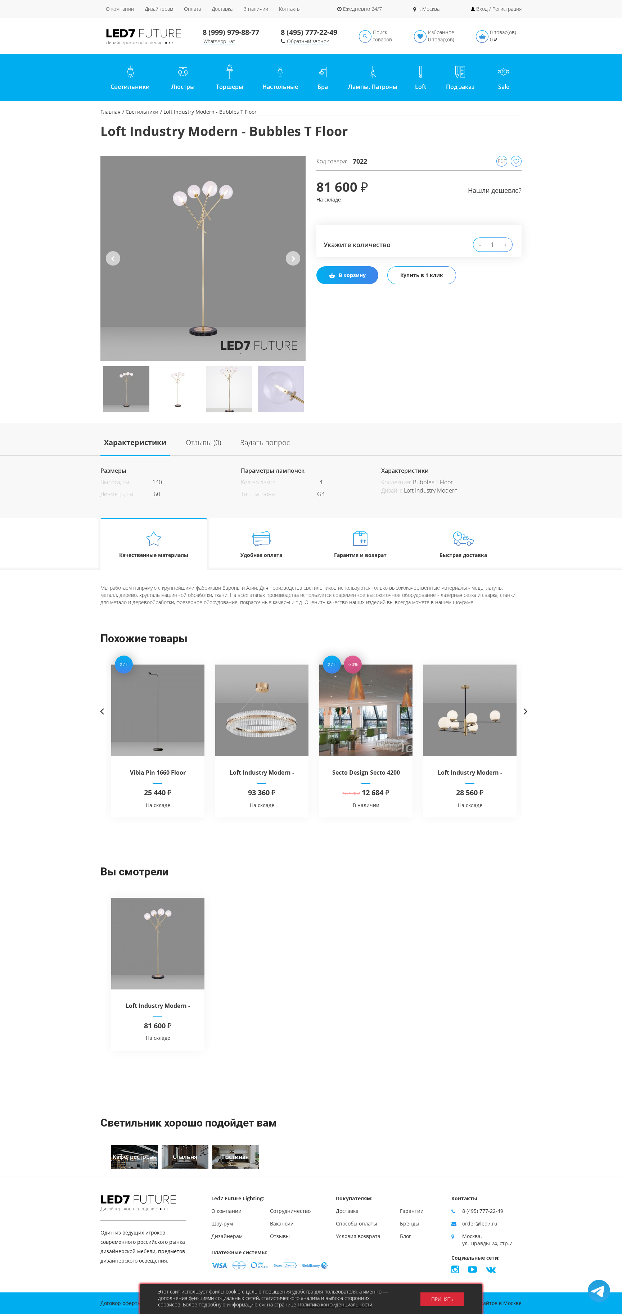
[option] (203, 258)
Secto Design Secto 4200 (366, 772)
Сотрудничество (290, 1210)
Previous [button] (113, 264)
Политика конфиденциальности (335, 1304)
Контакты (290, 8)
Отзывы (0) (203, 442)
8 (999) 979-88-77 (231, 32)
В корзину (352, 275)
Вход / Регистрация (499, 8)
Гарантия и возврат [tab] (360, 555)
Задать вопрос (265, 442)
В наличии (255, 8)
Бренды (409, 1223)
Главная (110, 111)
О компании (120, 8)
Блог (405, 1236)
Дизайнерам (159, 8)
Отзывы (280, 1236)
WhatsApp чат (219, 41)
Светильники (142, 111)
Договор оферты (120, 1303)
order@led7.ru (479, 1223)
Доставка (222, 8)
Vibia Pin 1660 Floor (158, 772)
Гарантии (412, 1210)
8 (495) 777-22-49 (309, 32)
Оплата (192, 8)
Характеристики (135, 442)
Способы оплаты (356, 1223)
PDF (502, 161)
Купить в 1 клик (421, 275)
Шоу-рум (222, 1223)
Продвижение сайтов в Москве (483, 1303)
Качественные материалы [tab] (153, 555)
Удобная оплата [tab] (261, 555)
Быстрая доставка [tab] (463, 555)
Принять (442, 1299)
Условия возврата (358, 1236)
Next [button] (293, 264)
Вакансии (282, 1223)
